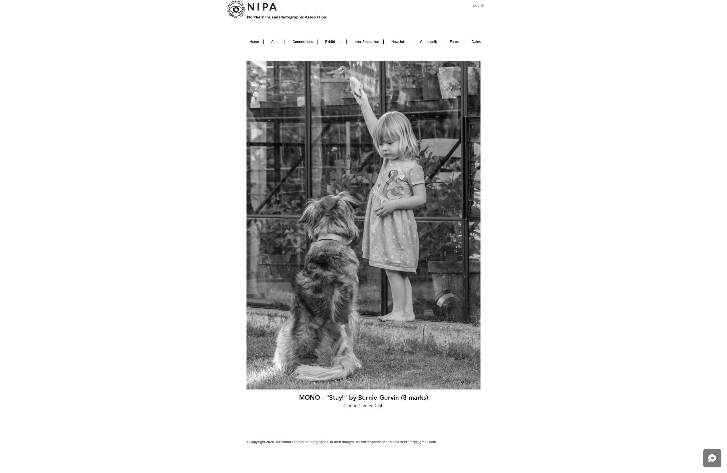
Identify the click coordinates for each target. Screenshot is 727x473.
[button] (274, 41)
